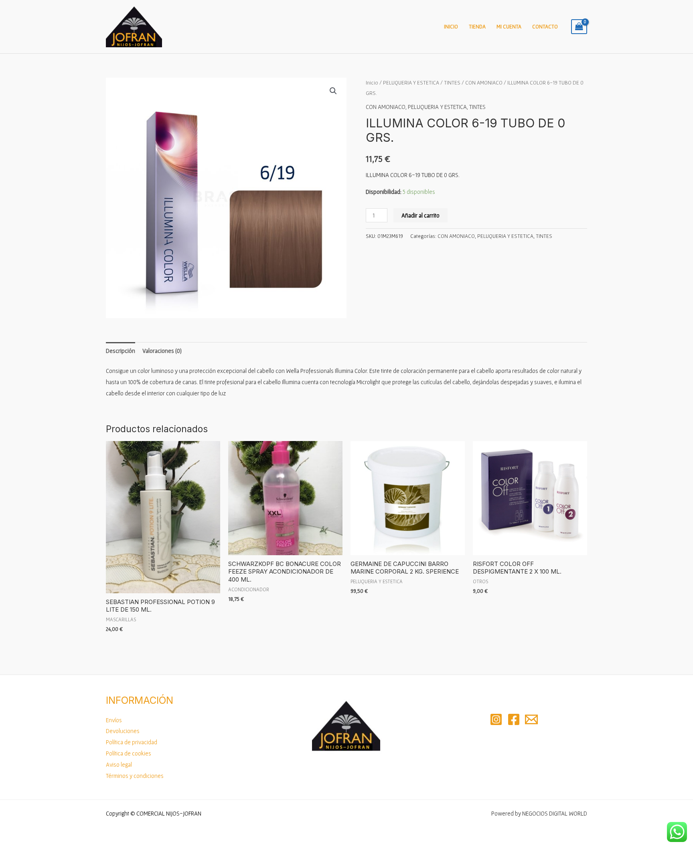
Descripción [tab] (120, 350)
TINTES (452, 82)
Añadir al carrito (420, 215)
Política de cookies (128, 753)
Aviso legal (119, 764)
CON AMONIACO (484, 82)
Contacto (545, 27)
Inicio (451, 27)
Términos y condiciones (135, 775)
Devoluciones (123, 730)
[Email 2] (531, 719)
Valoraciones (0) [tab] (162, 350)
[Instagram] (496, 719)
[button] (333, 91)
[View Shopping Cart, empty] (579, 26)
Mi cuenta (508, 27)
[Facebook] (513, 719)
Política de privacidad (131, 742)
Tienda (477, 27)
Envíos (114, 720)
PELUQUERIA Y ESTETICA (411, 82)
